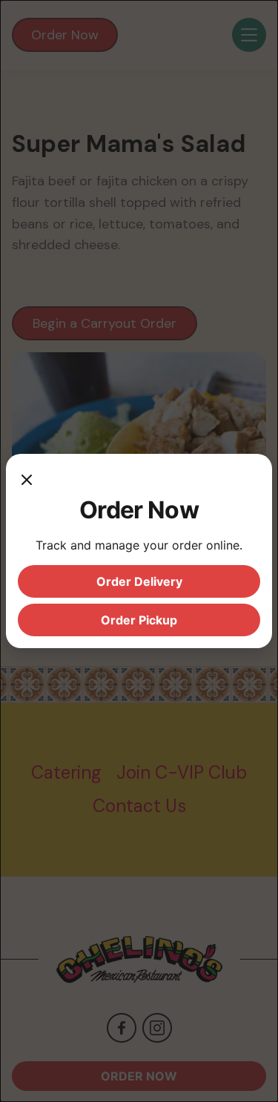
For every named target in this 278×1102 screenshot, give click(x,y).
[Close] (27, 480)
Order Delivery (139, 581)
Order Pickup (139, 620)
